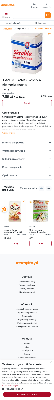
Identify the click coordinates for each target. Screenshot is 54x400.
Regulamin (27, 316)
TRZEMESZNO (14, 80)
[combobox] (28, 15)
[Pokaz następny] (49, 188)
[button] (27, 143)
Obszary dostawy (27, 282)
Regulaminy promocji (27, 320)
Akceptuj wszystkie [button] (27, 394)
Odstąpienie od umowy (27, 327)
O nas (27, 343)
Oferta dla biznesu (27, 358)
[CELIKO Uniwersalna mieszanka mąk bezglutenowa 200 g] (40, 211)
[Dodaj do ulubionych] (49, 34)
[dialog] (27, 379)
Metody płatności (27, 292)
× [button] (51, 362)
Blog (27, 347)
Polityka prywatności (27, 323)
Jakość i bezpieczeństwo (27, 309)
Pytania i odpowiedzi (27, 312)
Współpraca (27, 350)
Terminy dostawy (27, 285)
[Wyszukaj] (48, 15)
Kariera (27, 354)
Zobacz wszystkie (28, 188)
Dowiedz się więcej (10, 385)
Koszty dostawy (27, 289)
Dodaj (27, 103)
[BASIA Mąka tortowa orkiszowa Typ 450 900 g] (15, 211)
